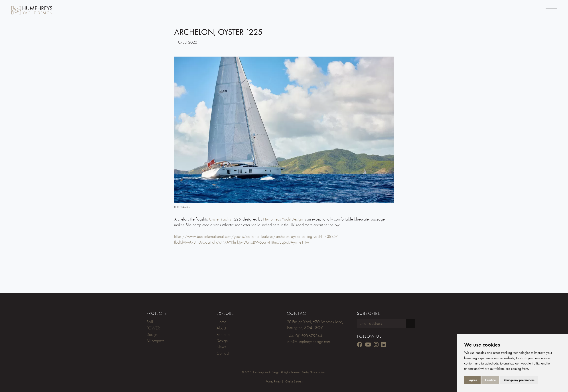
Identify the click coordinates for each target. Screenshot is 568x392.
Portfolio (223, 334)
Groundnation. (318, 372)
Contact (223, 353)
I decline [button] (490, 380)
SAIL (149, 322)
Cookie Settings (293, 381)
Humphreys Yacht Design (283, 219)
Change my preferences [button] (519, 380)
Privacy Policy (273, 381)
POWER (153, 328)
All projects (155, 340)
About (221, 328)
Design (152, 334)
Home (221, 322)
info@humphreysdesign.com (309, 341)
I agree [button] (472, 380)
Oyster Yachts (220, 219)
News (221, 347)
